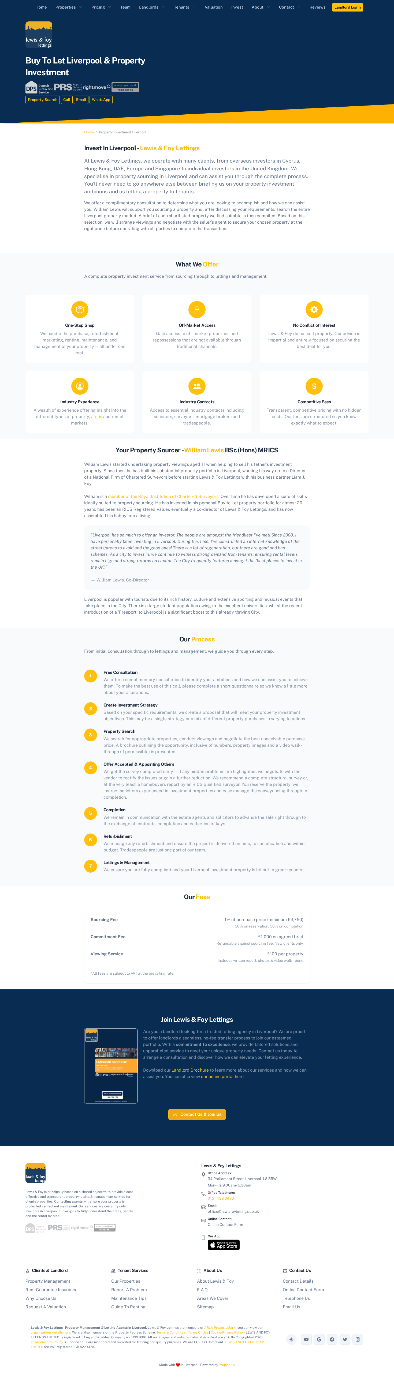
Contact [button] (286, 7)
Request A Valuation (45, 1306)
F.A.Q (202, 1289)
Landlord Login (347, 7)
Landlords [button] (148, 7)
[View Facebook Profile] (332, 1339)
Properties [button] (65, 7)
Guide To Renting (128, 1306)
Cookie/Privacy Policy (227, 1332)
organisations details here (50, 1332)
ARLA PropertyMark (219, 1328)
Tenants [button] (181, 7)
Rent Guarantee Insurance (51, 1289)
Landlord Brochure (190, 1070)
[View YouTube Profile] (306, 1339)
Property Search (42, 99)
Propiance (226, 1365)
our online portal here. (223, 1076)
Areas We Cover (212, 1298)
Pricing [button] (98, 7)
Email (81, 99)
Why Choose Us (40, 1298)
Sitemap (205, 1306)
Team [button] (125, 7)
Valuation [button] (214, 7)
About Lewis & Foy (215, 1281)
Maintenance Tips (129, 1298)
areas (96, 416)
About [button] (257, 7)
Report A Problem (129, 1289)
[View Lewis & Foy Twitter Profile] (345, 1339)
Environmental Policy (47, 1342)
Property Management (47, 1281)
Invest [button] (237, 7)
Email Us (291, 1306)
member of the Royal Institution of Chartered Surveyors (163, 496)
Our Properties (125, 1281)
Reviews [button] (318, 7)
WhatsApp (101, 99)
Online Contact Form (225, 1224)
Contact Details (298, 1281)
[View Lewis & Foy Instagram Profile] (357, 1339)
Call (66, 99)
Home (89, 132)
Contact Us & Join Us (200, 1114)
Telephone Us (296, 1298)
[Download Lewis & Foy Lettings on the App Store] (224, 1245)
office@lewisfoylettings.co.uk (233, 1211)
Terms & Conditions (171, 1332)
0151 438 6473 (221, 1198)
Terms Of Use (198, 1332)
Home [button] (41, 7)
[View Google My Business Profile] (319, 1339)
